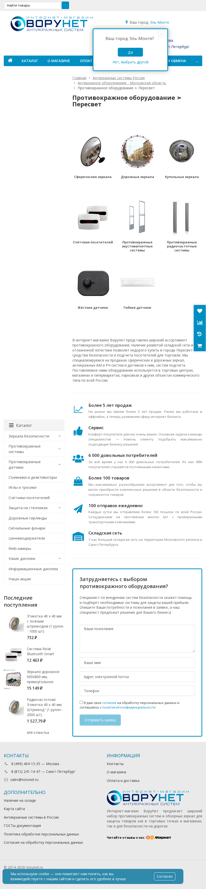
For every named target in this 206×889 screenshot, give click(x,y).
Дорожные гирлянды (28, 517)
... (196, 60)
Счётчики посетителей (29, 497)
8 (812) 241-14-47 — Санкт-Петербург (42, 771)
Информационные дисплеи (33, 568)
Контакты (115, 763)
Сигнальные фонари (27, 527)
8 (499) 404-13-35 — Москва (34, 763)
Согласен (165, 876)
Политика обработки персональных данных (41, 834)
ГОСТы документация (22, 825)
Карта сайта (14, 808)
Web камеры (20, 548)
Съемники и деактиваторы (33, 477)
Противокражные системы (25, 448)
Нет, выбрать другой (130, 62)
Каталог (30, 60)
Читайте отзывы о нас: (126, 837)
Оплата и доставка (123, 780)
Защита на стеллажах (28, 507)
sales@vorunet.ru (24, 779)
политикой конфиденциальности (129, 707)
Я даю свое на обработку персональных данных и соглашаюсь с (129, 704)
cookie (43, 873)
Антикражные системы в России (31, 817)
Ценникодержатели (27, 538)
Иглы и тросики (22, 487)
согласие (109, 702)
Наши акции (20, 578)
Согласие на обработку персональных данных (43, 842)
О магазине (58, 60)
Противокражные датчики (25, 464)
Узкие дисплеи (22, 558)
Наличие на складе (20, 800)
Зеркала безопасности (29, 435)
